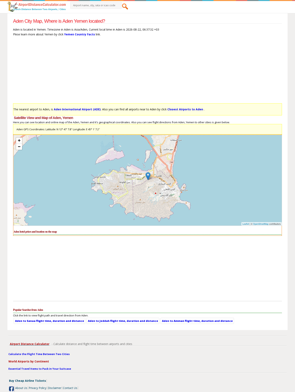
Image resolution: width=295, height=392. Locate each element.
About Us (21, 388)
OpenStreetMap (261, 223)
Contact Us (70, 388)
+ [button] (19, 140)
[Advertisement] (133, 72)
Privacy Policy (37, 388)
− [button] (19, 146)
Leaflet (245, 223)
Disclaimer (54, 388)
